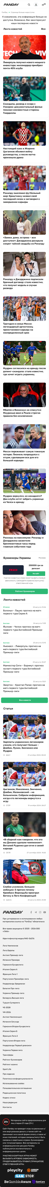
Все (43, 29)
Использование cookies (13, 1083)
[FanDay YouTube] (44, 912)
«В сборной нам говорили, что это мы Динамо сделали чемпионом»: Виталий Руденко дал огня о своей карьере (23, 844)
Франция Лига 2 (10, 1036)
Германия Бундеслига (13, 965)
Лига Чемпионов (10, 946)
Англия (6, 623)
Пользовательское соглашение (17, 1088)
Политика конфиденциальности (18, 1079)
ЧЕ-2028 (6, 1007)
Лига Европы (8, 950)
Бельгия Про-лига (11, 988)
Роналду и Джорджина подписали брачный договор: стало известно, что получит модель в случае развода (23, 284)
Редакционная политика (14, 1093)
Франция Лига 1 (10, 974)
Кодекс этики (9, 1098)
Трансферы (8, 1055)
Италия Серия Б (10, 1031)
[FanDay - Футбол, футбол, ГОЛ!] (11, 5)
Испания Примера (11, 960)
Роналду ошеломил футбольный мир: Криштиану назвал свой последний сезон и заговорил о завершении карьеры (21, 197)
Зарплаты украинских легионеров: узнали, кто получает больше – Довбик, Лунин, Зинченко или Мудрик (23, 746)
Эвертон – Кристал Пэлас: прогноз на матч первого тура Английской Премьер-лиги (24, 688)
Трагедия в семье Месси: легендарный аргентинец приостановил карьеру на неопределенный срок (18, 328)
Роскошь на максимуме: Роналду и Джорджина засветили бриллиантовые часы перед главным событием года (23, 542)
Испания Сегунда (11, 1022)
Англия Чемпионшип (12, 1017)
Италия (6, 607)
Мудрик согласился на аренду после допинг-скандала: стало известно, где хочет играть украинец (24, 371)
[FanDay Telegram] (35, 912)
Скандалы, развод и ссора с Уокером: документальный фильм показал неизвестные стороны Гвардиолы (22, 108)
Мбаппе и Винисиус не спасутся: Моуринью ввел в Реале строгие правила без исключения (22, 413)
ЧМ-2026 (7, 1012)
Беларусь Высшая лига (13, 998)
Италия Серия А (10, 969)
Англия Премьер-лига (13, 955)
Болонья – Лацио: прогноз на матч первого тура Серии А (22, 612)
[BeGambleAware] (17, 1182)
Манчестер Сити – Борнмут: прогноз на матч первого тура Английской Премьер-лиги (23, 668)
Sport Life (7, 1069)
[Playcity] (15, 1170)
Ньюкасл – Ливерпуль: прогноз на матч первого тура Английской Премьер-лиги (22, 649)
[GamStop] (24, 1176)
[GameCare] (38, 1182)
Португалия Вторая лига (14, 1041)
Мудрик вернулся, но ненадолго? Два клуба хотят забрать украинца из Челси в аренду (23, 499)
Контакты (7, 1107)
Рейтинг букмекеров (25, 591)
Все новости (25, 700)
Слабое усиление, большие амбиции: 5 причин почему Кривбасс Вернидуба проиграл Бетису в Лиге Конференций (21, 891)
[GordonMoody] (33, 1171)
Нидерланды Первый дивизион (17, 1045)
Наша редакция (10, 1102)
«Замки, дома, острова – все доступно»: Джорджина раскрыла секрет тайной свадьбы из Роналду (23, 240)
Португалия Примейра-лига (16, 979)
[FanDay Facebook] (31, 912)
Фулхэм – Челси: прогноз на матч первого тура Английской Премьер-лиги (23, 629)
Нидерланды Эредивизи (14, 984)
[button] (29, 5)
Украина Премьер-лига (13, 993)
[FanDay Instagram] (40, 912)
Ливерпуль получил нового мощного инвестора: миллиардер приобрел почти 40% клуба (24, 65)
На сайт (36, 574)
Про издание (9, 1074)
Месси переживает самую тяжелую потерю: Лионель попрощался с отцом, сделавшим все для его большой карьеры (24, 456)
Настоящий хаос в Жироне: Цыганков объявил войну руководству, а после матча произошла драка (19, 153)
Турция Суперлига (11, 1003)
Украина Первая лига (12, 1050)
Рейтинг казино (10, 1064)
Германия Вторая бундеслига (16, 1026)
